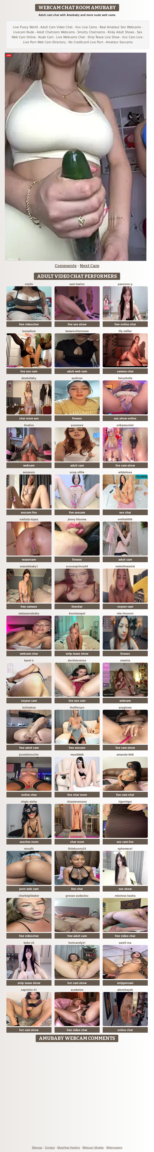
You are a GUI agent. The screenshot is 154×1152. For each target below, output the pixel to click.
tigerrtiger (125, 801)
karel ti (28, 660)
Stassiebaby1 (29, 566)
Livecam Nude (23, 32)
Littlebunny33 (77, 848)
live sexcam (77, 512)
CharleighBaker (29, 896)
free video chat (125, 936)
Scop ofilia (77, 472)
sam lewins (77, 284)
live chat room (77, 795)
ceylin (29, 284)
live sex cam (28, 371)
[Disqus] (77, 1094)
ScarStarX (77, 425)
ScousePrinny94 (77, 566)
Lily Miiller (125, 331)
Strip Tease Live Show (104, 37)
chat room (77, 842)
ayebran (77, 378)
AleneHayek (125, 990)
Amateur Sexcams (119, 42)
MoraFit (29, 848)
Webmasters (114, 1147)
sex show (125, 889)
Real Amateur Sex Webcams (120, 27)
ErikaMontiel (125, 425)
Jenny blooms (77, 519)
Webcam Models (93, 1147)
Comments (66, 265)
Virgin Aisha (29, 801)
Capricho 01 (29, 990)
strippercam (125, 983)
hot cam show (77, 983)
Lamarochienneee (77, 331)
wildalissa (125, 472)
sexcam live (29, 512)
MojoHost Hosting (68, 1147)
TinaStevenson (77, 801)
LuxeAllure (29, 331)
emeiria (125, 660)
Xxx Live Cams (86, 27)
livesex (77, 418)
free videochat (29, 324)
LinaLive (29, 425)
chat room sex (29, 418)
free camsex (29, 606)
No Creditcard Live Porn (86, 42)
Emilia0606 (125, 519)
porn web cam (28, 889)
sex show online (125, 418)
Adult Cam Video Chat (56, 27)
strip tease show (77, 653)
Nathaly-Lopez (29, 519)
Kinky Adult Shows (121, 32)
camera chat (125, 371)
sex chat (125, 512)
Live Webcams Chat (70, 37)
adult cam (77, 465)
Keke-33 (29, 943)
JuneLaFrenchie (29, 754)
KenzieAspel (77, 613)
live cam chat (125, 795)
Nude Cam (46, 37)
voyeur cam (125, 606)
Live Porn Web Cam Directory (44, 42)
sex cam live (125, 842)
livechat (77, 606)
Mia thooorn (125, 613)
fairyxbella (125, 378)
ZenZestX (29, 472)
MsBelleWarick (125, 566)
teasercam (29, 559)
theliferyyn (77, 707)
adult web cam (77, 371)
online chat (29, 795)
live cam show (125, 465)
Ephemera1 (125, 848)
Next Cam (89, 265)
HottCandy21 (77, 943)
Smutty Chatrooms (91, 32)
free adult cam (29, 748)
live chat (77, 889)
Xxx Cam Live (132, 37)
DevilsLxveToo (77, 660)
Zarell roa (125, 943)
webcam (28, 465)
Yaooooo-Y (125, 284)
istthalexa (29, 707)
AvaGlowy (125, 707)
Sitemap (37, 1147)
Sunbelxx (77, 990)
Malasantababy (28, 613)
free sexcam (77, 748)
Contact (50, 1147)
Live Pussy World (25, 27)
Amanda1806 (125, 754)
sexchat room (29, 842)
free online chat (125, 324)
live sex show (77, 324)
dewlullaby (28, 378)
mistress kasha (125, 896)
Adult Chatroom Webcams (56, 32)
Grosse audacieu (77, 896)
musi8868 (77, 754)
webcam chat (29, 653)
